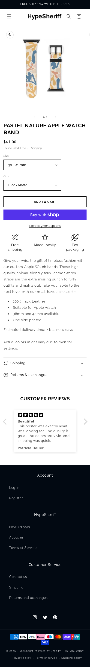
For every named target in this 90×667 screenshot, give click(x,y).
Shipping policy (71, 657)
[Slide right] (55, 117)
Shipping (16, 587)
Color (7, 176)
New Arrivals (19, 527)
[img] (45, 415)
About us (16, 537)
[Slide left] (35, 117)
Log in (14, 487)
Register (16, 498)
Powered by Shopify (47, 651)
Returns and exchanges (28, 598)
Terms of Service (23, 548)
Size (6, 155)
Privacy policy (21, 657)
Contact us (18, 577)
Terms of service (46, 657)
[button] (9, 16)
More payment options (45, 225)
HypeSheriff (25, 651)
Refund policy (74, 650)
